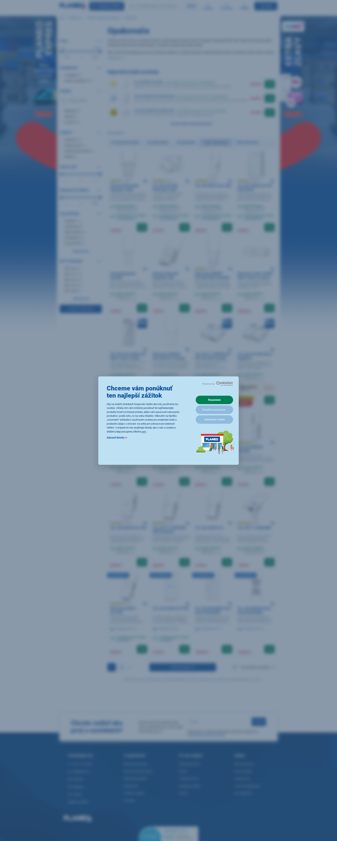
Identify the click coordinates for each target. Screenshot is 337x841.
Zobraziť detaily (117, 437)
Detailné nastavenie (213, 409)
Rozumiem (214, 399)
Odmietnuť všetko (214, 419)
